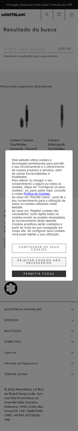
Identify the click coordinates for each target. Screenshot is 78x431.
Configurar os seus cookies (39, 248)
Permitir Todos (39, 273)
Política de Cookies (37, 193)
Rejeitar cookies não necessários (39, 262)
